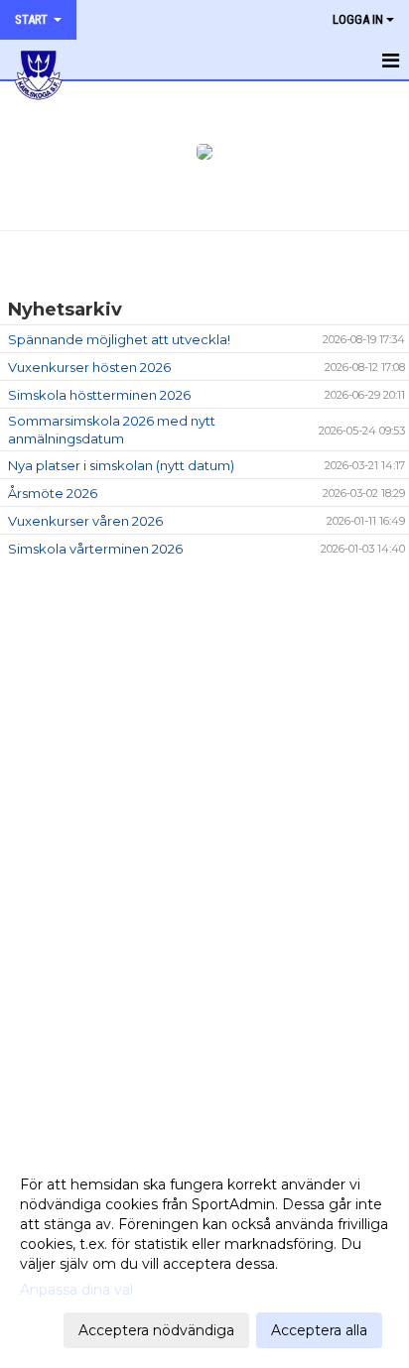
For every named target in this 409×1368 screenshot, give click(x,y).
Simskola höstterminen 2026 (99, 395)
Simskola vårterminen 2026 (95, 549)
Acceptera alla (319, 1330)
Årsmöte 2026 (52, 493)
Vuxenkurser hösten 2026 (89, 367)
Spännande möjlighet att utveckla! (119, 339)
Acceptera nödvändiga (156, 1330)
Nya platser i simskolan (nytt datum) (121, 465)
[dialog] (204, 1256)
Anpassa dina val (76, 1290)
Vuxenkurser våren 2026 (85, 521)
